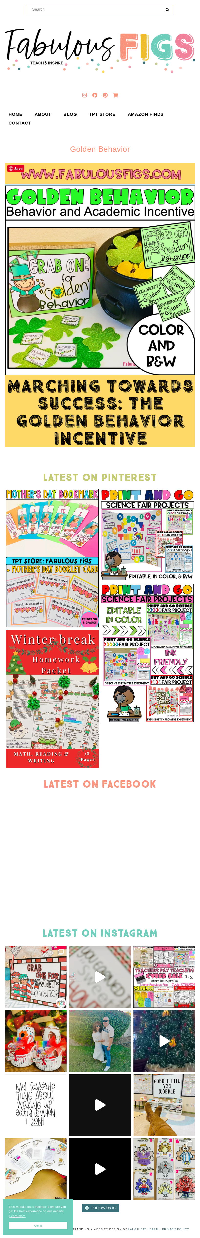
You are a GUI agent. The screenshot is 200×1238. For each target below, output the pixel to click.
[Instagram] (84, 95)
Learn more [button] (17, 1216)
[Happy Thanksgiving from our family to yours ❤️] (100, 1041)
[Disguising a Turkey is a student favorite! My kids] (100, 1169)
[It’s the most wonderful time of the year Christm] (100, 1105)
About (43, 114)
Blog (70, 114)
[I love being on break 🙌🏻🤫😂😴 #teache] (36, 1105)
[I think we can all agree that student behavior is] (36, 977)
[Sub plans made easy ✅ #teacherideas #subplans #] (36, 1169)
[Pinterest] (105, 95)
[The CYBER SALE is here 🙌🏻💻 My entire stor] (164, 977)
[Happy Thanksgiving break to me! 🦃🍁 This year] (164, 1105)
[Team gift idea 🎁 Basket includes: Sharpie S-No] (36, 1041)
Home (15, 114)
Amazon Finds (146, 114)
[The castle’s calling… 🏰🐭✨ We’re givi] (164, 1041)
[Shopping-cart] (115, 95)
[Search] (167, 9)
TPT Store (102, 114)
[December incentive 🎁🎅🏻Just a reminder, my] (100, 977)
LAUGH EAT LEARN (143, 1229)
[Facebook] (95, 95)
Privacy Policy (175, 1229)
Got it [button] (38, 1225)
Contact (20, 123)
